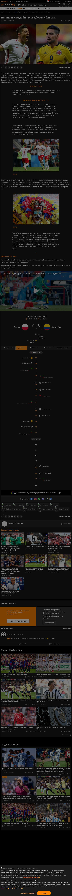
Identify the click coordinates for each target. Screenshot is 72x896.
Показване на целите (28, 893)
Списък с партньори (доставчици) (12, 888)
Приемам (44, 893)
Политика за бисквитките (31, 877)
